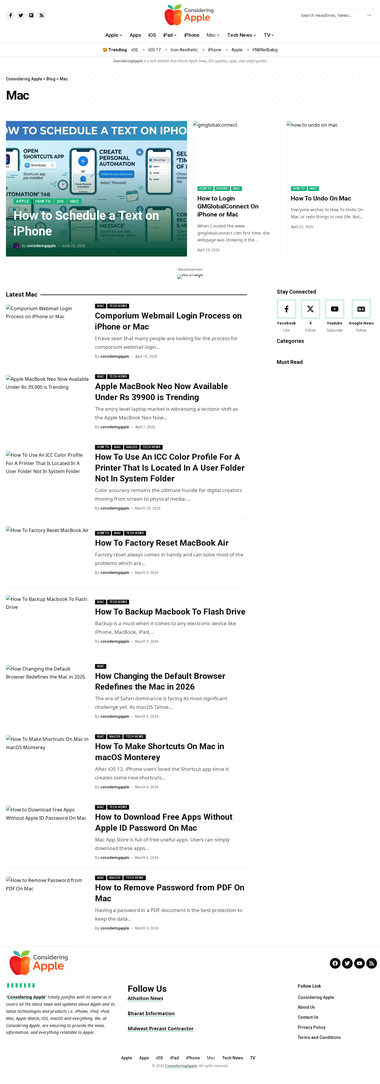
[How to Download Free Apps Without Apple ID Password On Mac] (47, 833)
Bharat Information (151, 1013)
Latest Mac (21, 295)
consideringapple (41, 246)
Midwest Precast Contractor (161, 1028)
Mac (74, 201)
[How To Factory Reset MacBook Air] (47, 553)
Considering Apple (26, 997)
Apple (237, 50)
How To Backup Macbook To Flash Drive (170, 612)
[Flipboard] (31, 15)
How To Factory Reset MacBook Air (162, 543)
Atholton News (145, 998)
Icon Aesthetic (184, 50)
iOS (135, 50)
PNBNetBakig (265, 50)
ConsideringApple (181, 1065)
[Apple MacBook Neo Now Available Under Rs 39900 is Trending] (47, 402)
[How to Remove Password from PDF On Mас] (47, 903)
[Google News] (361, 316)
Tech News (118, 306)
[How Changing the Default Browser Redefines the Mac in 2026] (47, 692)
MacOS (132, 447)
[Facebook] (286, 316)
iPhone (214, 50)
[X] (310, 316)
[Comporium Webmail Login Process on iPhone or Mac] (47, 332)
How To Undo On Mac (321, 198)
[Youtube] (334, 316)
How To (43, 201)
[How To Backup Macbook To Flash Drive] (47, 622)
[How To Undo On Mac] (330, 156)
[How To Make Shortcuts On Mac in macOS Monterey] (47, 762)
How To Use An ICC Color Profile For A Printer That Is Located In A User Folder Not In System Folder (170, 467)
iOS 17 (154, 50)
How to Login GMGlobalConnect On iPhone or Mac (228, 206)
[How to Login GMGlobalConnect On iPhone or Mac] (237, 156)
